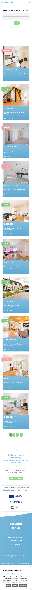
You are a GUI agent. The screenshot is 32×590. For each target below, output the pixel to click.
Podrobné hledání (16, 28)
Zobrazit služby (16, 479)
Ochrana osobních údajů (7, 557)
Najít (17, 23)
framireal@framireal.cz (16, 537)
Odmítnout (15, 585)
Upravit (8, 585)
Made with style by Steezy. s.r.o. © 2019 (11, 563)
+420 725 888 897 (16, 540)
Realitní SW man (25, 563)
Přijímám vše (23, 585)
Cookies (15, 557)
